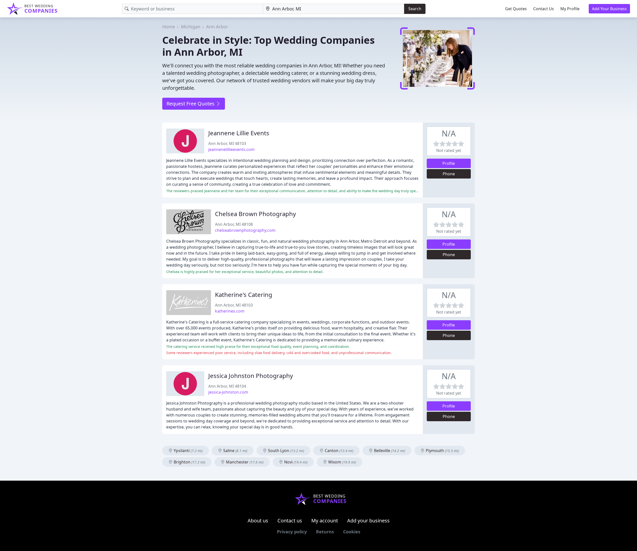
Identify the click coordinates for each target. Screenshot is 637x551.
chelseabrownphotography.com (245, 230)
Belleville (389, 450)
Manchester (244, 462)
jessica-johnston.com (228, 392)
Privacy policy (292, 532)
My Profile (570, 8)
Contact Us (543, 8)
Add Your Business (609, 8)
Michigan (190, 27)
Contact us (289, 520)
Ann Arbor (217, 27)
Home (168, 27)
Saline (234, 450)
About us (258, 520)
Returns (325, 532)
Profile (448, 163)
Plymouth (442, 450)
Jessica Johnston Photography (250, 375)
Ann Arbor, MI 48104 (227, 386)
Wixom (341, 462)
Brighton (189, 462)
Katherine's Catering (243, 294)
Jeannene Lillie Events (238, 133)
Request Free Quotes (191, 103)
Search (414, 8)
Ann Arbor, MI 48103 (227, 143)
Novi (295, 462)
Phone (449, 174)
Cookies (351, 532)
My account (324, 520)
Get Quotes (516, 8)
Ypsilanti (188, 450)
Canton (338, 450)
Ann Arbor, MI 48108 (234, 224)
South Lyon (285, 450)
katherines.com (229, 311)
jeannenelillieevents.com (231, 149)
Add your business (368, 520)
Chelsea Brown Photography (255, 214)
